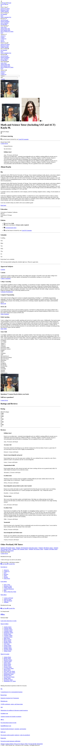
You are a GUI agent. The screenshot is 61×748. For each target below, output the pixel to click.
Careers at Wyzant (8, 598)
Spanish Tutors (7, 646)
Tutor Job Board (8, 600)
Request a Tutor (8, 586)
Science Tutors (7, 645)
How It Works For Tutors (7, 31)
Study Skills (4, 328)
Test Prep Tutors (8, 649)
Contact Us (3, 38)
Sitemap (3, 743)
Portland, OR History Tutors (46, 547)
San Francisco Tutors (9, 677)
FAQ (2, 15)
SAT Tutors (7, 644)
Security (6, 577)
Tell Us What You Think (10, 591)
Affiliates (6, 602)
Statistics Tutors (8, 648)
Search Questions (5, 21)
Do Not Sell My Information (35, 743)
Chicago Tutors (8, 661)
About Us (3, 35)
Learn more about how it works (8, 620)
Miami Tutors (7, 669)
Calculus (3, 269)
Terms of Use (17, 743)
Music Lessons (7, 639)
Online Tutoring (5, 11)
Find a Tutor (7, 584)
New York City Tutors (9, 671)
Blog (5, 590)
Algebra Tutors (7, 627)
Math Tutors (7, 638)
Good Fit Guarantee (24, 139)
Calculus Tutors (8, 628)
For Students (4, 14)
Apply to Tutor (7, 599)
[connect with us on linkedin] (4, 614)
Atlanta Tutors (7, 657)
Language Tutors (8, 636)
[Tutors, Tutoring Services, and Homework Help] (6, 2)
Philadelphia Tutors (9, 674)
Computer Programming (7, 291)
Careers (2, 37)
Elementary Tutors (8, 632)
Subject (2, 76)
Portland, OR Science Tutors (36, 549)
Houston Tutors (8, 667)
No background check (10, 227)
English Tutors (7, 634)
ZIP (1, 77)
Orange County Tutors (9, 672)
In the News (7, 578)
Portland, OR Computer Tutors (20, 549)
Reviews (6, 574)
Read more (3, 205)
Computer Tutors (8, 631)
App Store (4, 564)
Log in (2, 4)
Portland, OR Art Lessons (7, 550)
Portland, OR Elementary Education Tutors (27, 547)
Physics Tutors (7, 641)
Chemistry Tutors (8, 629)
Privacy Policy (24, 743)
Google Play (11, 564)
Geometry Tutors (8, 635)
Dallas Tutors (7, 662)
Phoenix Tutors (7, 675)
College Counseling (6, 278)
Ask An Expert (4, 20)
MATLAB (3, 303)
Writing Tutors (7, 651)
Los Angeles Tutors (9, 668)
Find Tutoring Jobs (5, 30)
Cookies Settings (9, 743)
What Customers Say (6, 17)
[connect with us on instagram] (2, 614)
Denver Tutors (7, 664)
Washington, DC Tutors (10, 681)
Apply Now (4, 27)
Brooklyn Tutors (8, 660)
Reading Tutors (8, 642)
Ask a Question (4, 23)
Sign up (6, 4)
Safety (5, 575)
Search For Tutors (5, 8)
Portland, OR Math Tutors (50, 549)
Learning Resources (9, 589)
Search (3, 79)
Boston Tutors (7, 658)
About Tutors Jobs (5, 28)
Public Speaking (5, 314)
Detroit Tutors (7, 665)
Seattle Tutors (7, 678)
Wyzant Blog (4, 24)
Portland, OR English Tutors (8, 547)
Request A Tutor (5, 10)
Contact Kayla (4, 143)
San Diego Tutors (8, 679)
